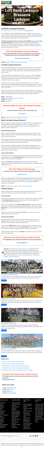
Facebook (6, 256)
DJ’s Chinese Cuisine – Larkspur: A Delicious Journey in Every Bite (17, 370)
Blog (36, 420)
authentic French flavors (25, 75)
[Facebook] (30, 435)
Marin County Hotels (27, 404)
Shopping (14, 409)
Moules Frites (17, 161)
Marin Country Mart (21, 212)
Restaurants (14, 408)
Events (36, 421)
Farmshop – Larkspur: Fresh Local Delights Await (16, 62)
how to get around (11, 393)
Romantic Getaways (16, 413)
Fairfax (1, 404)
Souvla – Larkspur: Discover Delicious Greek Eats (16, 117)
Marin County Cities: (4, 399)
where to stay (10, 389)
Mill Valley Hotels (26, 420)
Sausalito (2, 413)
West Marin (2, 427)
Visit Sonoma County (39, 419)
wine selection (16, 86)
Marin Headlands (15, 416)
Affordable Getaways (16, 412)
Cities (16, 255)
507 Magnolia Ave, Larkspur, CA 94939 (14, 98)
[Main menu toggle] (39, 2)
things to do (9, 391)
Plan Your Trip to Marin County (8, 349)
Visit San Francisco (39, 417)
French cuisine (34, 41)
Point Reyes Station (4, 424)
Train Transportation (39, 413)
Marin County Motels (27, 410)
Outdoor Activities (15, 406)
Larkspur (3, 35)
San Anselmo (2, 410)
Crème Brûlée (26, 178)
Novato (1, 408)
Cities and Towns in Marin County (9, 274)
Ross (1, 409)
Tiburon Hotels (26, 427)
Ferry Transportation (39, 412)
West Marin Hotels (27, 428)
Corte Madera (3, 402)
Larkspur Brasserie (35, 33)
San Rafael (2, 412)
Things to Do (21, 255)
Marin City (2, 421)
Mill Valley (2, 406)
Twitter (10, 256)
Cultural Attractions (16, 404)
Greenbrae (2, 417)
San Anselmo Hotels (27, 423)
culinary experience (24, 126)
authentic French (26, 124)
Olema (1, 423)
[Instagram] (33, 435)
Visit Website (8, 101)
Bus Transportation (39, 410)
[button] (42, 2)
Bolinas (1, 416)
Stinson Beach (3, 425)
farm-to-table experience (14, 79)
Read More (4, 280)
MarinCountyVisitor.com (21, 248)
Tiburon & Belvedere (4, 415)
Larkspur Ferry (4, 221)
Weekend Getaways (16, 415)
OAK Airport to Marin (39, 405)
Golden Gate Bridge (39, 415)
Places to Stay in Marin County (8, 323)
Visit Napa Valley (38, 416)
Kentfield (2, 420)
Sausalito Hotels (26, 425)
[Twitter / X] (32, 435)
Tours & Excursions (15, 410)
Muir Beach (14, 417)
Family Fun (14, 405)
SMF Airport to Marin (39, 408)
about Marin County (11, 387)
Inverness (2, 419)
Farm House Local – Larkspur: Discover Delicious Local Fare (18, 186)
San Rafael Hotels (26, 424)
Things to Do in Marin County (8, 299)
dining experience (29, 180)
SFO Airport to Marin (39, 404)
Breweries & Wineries (16, 402)
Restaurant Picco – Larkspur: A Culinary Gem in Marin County (16, 367)
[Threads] (37, 435)
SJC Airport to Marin (39, 406)
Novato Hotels (26, 421)
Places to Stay (29, 255)
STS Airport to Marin (39, 409)
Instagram (16, 256)
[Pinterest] (35, 435)
